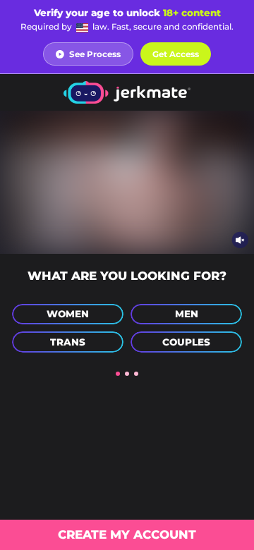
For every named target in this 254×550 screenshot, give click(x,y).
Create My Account (127, 534)
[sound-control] (240, 239)
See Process (95, 54)
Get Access (175, 54)
